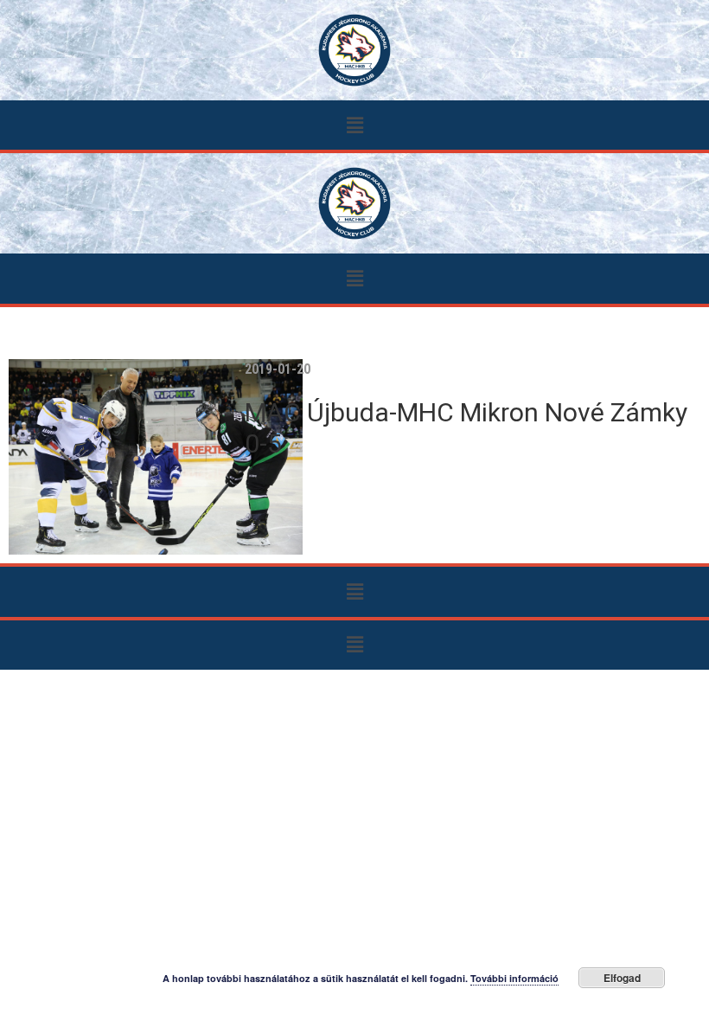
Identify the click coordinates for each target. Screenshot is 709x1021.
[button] (354, 125)
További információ (514, 978)
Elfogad (622, 978)
